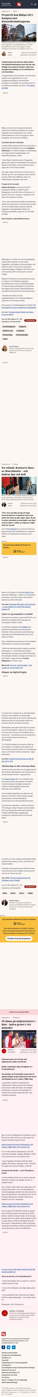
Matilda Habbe (14, 900)
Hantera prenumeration (10, 1353)
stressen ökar (9, 779)
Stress (21, 893)
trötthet (25, 627)
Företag (15, 464)
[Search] (32, 4)
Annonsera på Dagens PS (11, 1373)
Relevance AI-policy (9, 1370)
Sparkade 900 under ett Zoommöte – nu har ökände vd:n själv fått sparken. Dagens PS (18, 606)
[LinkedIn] (14, 1347)
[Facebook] (3, 1347)
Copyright (5, 1360)
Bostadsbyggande (9, 326)
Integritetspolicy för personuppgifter (15, 1363)
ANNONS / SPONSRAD (16, 1311)
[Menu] (35, 4)
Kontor (13, 893)
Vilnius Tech (29, 592)
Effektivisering (8, 331)
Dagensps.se (6, 11)
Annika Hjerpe (14, 346)
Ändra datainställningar (10, 1382)
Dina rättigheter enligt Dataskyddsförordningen (18, 1368)
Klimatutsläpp (7, 335)
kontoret (13, 529)
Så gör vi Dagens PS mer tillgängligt (14, 1380)
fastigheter (20, 331)
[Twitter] (8, 1347)
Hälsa (5, 893)
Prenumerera (30, 320)
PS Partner (16, 1017)
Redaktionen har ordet (9, 1375)
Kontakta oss (6, 1358)
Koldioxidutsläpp (22, 335)
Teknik (15, 11)
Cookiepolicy (6, 1365)
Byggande (22, 326)
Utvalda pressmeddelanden (11, 1355)
